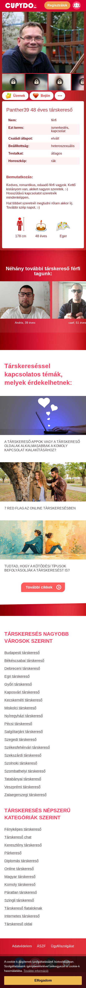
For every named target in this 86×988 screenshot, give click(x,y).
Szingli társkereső (19, 900)
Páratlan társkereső (20, 892)
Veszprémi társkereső (22, 787)
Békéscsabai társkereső (24, 660)
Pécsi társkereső (18, 724)
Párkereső (13, 853)
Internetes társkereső (22, 916)
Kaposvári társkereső (22, 692)
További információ (36, 970)
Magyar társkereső (19, 877)
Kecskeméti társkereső (23, 700)
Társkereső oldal (18, 924)
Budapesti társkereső (22, 653)
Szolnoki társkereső (20, 763)
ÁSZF (41, 946)
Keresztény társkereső (23, 845)
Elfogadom (43, 980)
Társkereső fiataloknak (23, 908)
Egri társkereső (17, 676)
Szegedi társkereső (20, 739)
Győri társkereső (18, 684)
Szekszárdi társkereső (22, 755)
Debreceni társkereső (22, 668)
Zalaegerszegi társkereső (25, 795)
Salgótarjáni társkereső (23, 732)
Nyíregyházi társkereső (23, 716)
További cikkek (39, 587)
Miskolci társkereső (20, 708)
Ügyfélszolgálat (62, 946)
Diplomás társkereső (21, 861)
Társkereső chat (17, 837)
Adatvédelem (22, 946)
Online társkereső (19, 869)
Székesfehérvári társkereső (27, 747)
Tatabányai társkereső (22, 779)
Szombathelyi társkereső (25, 771)
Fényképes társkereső (22, 829)
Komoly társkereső (19, 884)
